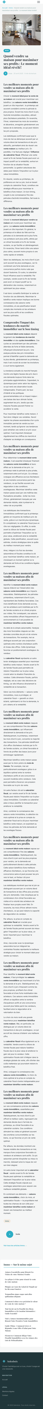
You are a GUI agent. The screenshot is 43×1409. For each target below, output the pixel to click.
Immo (11, 8)
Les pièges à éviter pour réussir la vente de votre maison (20, 1280)
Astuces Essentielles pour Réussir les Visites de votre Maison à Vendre (19, 1273)
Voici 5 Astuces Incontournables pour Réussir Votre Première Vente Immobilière (21, 1320)
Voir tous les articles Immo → (15, 1245)
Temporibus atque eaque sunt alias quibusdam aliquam (18, 1295)
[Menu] (38, 2)
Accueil (4, 8)
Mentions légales (8, 1391)
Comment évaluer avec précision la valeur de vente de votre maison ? (21, 1302)
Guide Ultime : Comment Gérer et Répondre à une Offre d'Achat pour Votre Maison (20, 1328)
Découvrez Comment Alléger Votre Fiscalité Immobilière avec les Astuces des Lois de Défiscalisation (21, 1338)
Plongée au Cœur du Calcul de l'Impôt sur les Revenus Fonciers (21, 1288)
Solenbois (12, 1361)
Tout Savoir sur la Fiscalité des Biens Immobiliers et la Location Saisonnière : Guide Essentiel (20, 1311)
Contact (5, 1395)
